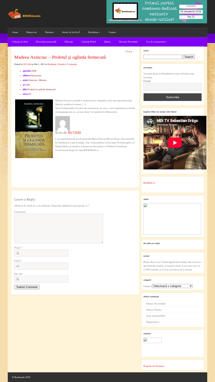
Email (18, 260)
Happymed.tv (152, 322)
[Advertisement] (36, 165)
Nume (18, 247)
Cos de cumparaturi (156, 41)
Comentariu (20, 211)
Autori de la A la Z (71, 32)
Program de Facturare (153, 366)
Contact (112, 32)
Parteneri (49, 32)
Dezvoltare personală (46, 41)
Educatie (69, 41)
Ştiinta (107, 41)
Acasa (15, 32)
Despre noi (31, 32)
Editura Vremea (153, 309)
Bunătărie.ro (149, 182)
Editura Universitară (156, 303)
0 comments (72, 64)
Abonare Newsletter (128, 41)
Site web (18, 273)
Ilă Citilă (27, 64)
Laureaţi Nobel (88, 41)
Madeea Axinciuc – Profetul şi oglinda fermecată (60, 57)
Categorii (147, 286)
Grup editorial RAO (155, 316)
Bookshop (94, 32)
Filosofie (61, 64)
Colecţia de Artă (20, 41)
